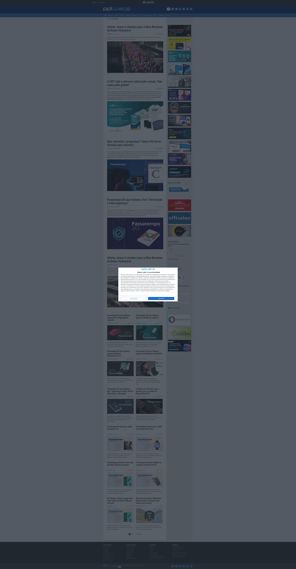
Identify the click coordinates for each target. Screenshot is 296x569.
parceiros (134, 274)
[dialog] (148, 284)
